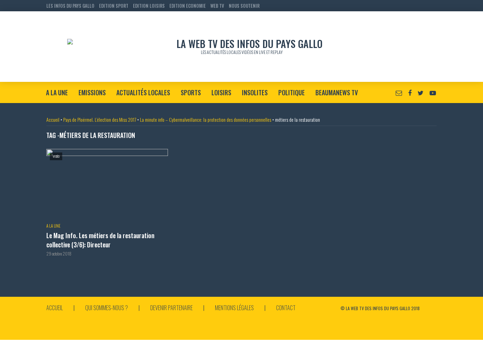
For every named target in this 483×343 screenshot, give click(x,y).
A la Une (57, 92)
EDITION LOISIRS (149, 5)
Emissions (92, 92)
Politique (291, 92)
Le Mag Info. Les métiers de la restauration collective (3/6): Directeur (100, 240)
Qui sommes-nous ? (106, 307)
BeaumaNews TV (336, 92)
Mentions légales (234, 307)
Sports (191, 92)
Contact (286, 307)
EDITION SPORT (113, 5)
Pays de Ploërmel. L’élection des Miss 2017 (99, 119)
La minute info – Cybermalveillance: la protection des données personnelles (205, 119)
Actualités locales (143, 92)
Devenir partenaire (171, 307)
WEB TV (217, 5)
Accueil (52, 119)
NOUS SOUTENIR (244, 5)
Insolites (255, 92)
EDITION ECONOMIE (187, 5)
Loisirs (221, 92)
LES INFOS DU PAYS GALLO (70, 5)
